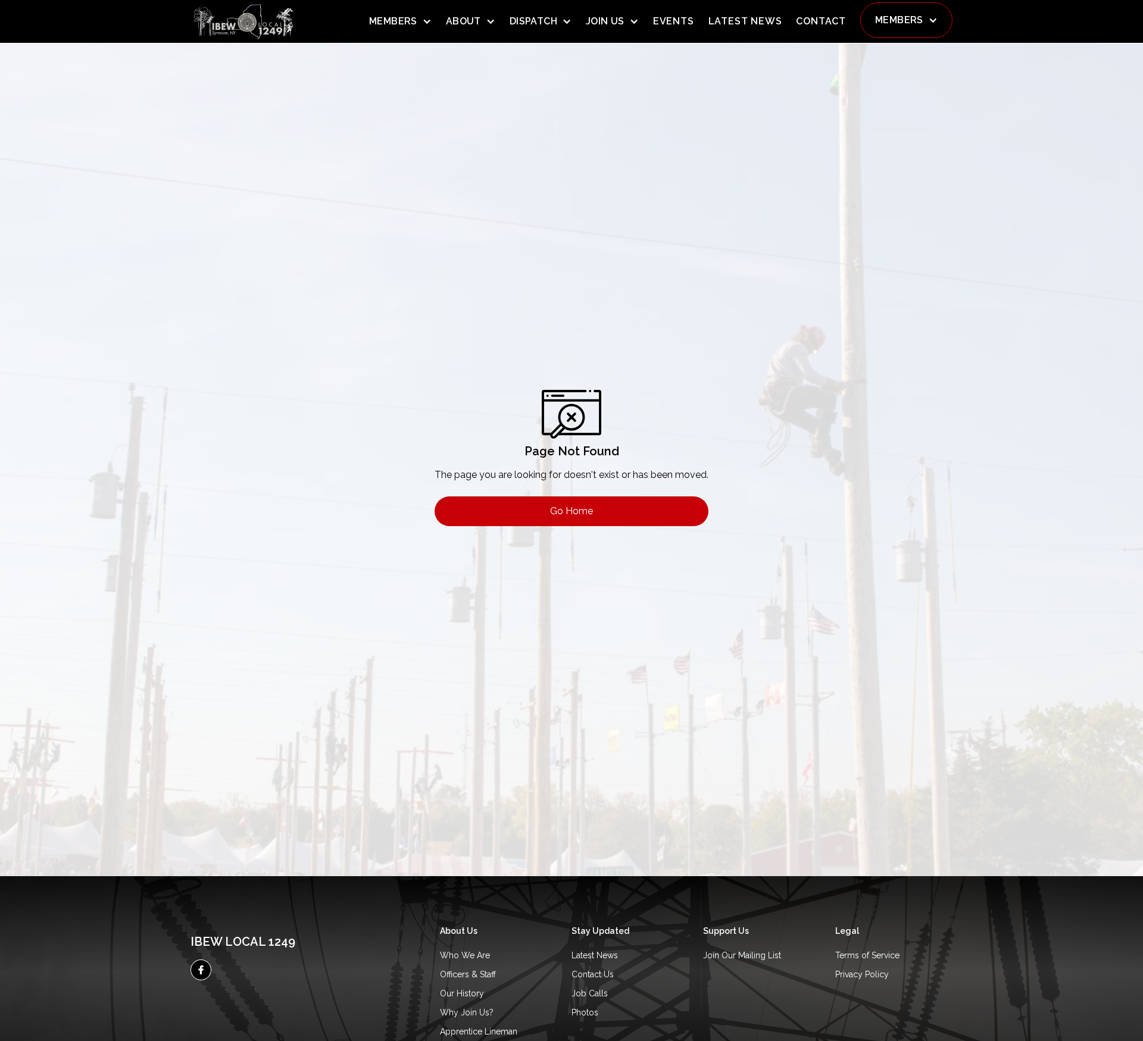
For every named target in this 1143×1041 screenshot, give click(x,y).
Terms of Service (867, 955)
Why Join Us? (467, 1012)
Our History (462, 993)
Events (673, 21)
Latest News (595, 955)
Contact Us (593, 974)
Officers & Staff (468, 974)
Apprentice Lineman (478, 1031)
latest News (745, 21)
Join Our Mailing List (742, 955)
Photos (585, 1012)
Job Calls (590, 993)
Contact (821, 21)
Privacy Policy (862, 974)
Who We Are (465, 955)
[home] (244, 21)
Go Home (571, 511)
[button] (400, 21)
